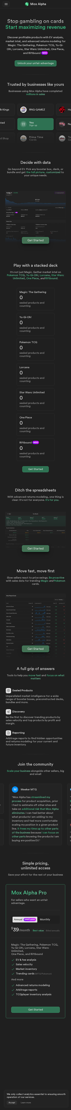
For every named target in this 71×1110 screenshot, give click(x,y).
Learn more (26, 1103)
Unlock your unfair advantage (36, 63)
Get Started (35, 240)
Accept (12, 1103)
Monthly (45, 919)
